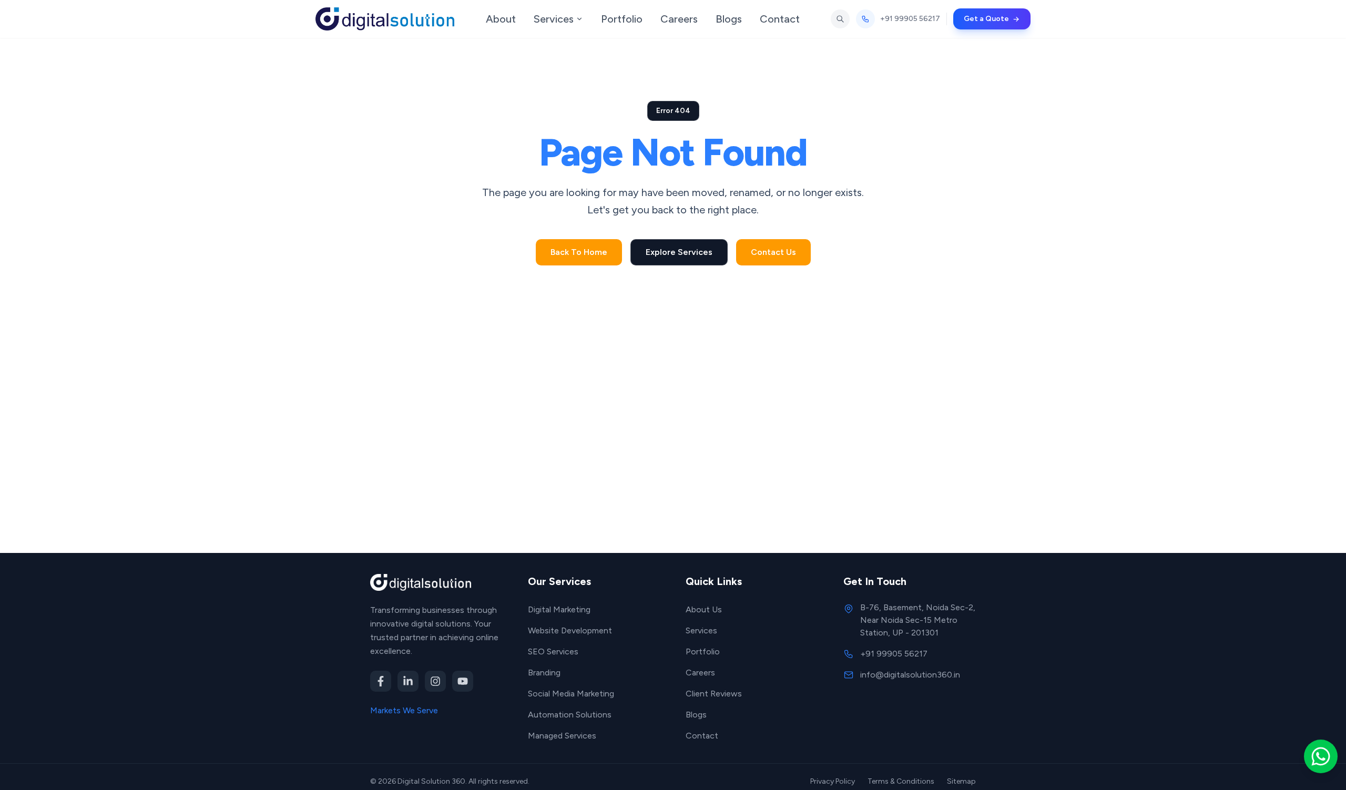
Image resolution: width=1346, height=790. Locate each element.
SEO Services (553, 651)
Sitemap (961, 781)
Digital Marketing (559, 609)
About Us (704, 609)
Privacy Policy (832, 781)
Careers (700, 673)
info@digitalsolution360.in (910, 675)
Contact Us (773, 252)
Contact (702, 736)
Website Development (570, 630)
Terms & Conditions (901, 781)
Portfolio (703, 651)
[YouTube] (462, 681)
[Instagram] (435, 681)
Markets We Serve (404, 710)
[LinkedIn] (408, 681)
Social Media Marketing (571, 694)
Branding (544, 673)
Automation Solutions (569, 715)
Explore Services (679, 252)
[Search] (840, 18)
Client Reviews (714, 694)
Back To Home (578, 252)
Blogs (696, 715)
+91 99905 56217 (893, 654)
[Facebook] (380, 681)
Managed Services (562, 736)
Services (701, 630)
